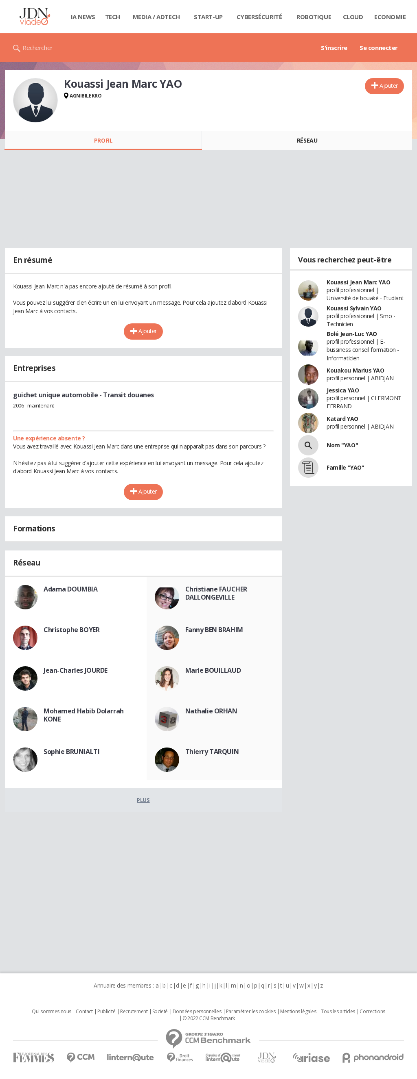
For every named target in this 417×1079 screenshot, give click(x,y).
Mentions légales (298, 1011)
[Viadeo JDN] (266, 1058)
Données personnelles (197, 1011)
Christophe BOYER (71, 629)
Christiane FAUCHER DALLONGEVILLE (216, 593)
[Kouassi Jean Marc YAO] (35, 100)
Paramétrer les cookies (251, 1011)
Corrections (372, 1011)
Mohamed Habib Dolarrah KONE (84, 715)
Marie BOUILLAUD (213, 670)
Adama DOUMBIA (71, 589)
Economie (390, 17)
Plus (143, 800)
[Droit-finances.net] (180, 1058)
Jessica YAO (343, 390)
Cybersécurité (259, 17)
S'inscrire (334, 47)
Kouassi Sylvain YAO (354, 308)
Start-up (208, 17)
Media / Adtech (156, 17)
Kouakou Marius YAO (355, 370)
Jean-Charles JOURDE (76, 670)
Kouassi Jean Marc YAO (358, 282)
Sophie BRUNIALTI (71, 751)
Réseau (307, 140)
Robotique (313, 17)
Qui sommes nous (51, 1011)
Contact (84, 1011)
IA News (83, 17)
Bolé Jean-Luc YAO (352, 334)
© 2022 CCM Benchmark (208, 1018)
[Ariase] (311, 1057)
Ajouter (389, 85)
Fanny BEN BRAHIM (214, 629)
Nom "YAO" (342, 445)
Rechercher (37, 47)
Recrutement (133, 1011)
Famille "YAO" (345, 467)
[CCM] (80, 1058)
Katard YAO (342, 418)
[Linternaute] (130, 1058)
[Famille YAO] (308, 467)
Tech (112, 17)
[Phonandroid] (373, 1058)
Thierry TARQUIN (212, 751)
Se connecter (379, 47)
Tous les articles (338, 1011)
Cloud (353, 17)
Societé (160, 1011)
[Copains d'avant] (223, 1058)
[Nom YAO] (308, 445)
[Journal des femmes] (33, 1058)
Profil (103, 140)
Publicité (106, 1011)
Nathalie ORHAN (211, 710)
